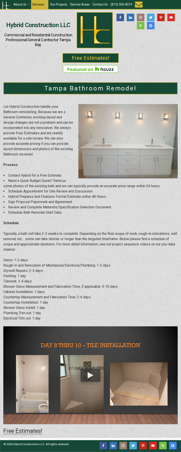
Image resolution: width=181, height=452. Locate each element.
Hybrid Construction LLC (38, 25)
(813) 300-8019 (121, 4)
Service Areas (80, 4)
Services (38, 4)
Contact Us (100, 4)
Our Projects (58, 4)
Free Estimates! (90, 58)
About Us (19, 4)
